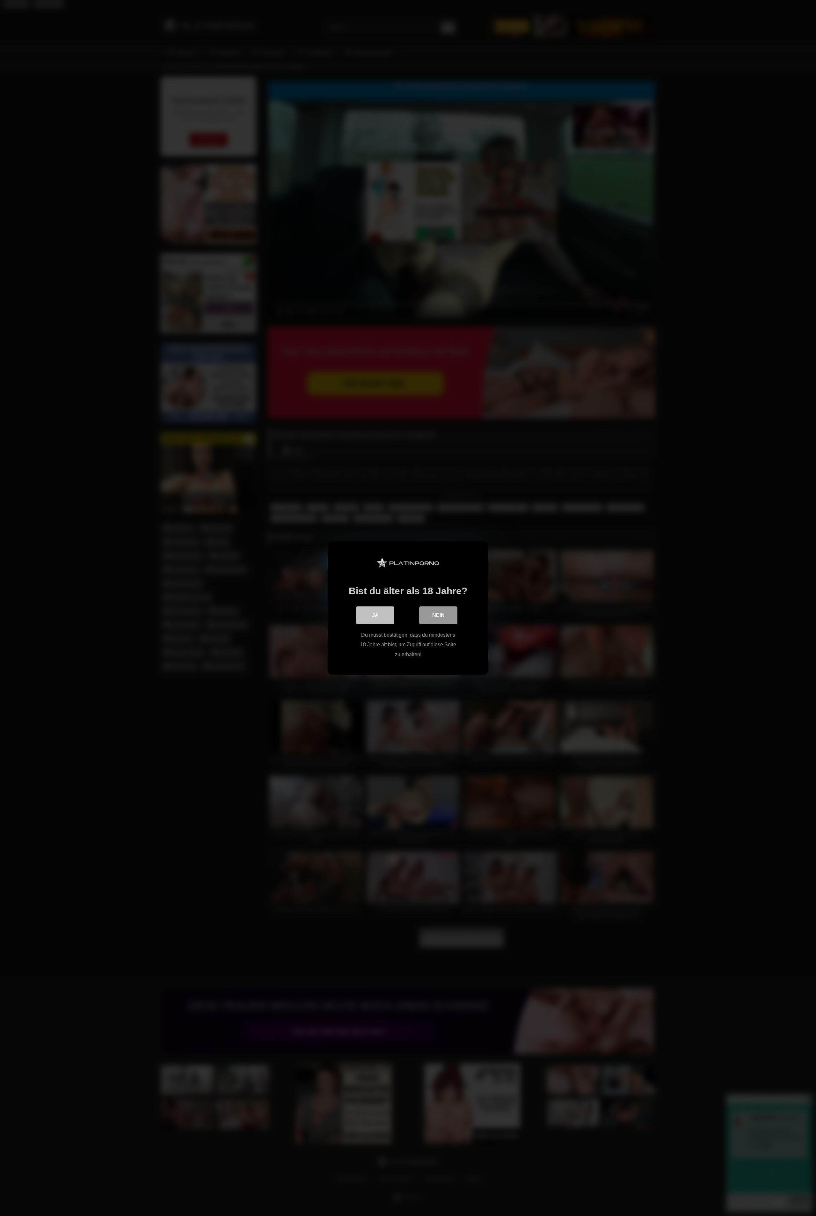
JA (375, 615)
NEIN (438, 615)
